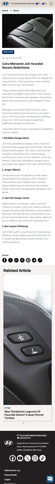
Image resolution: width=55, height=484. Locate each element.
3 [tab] (31, 423)
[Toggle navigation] (50, 4)
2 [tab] (27, 423)
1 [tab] (23, 423)
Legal (7, 479)
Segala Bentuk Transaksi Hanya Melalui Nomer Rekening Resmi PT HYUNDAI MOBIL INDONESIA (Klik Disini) (33, 446)
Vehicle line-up (12, 470)
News (16, 10)
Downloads (10, 475)
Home (5, 10)
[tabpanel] (27, 347)
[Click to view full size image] (27, 30)
